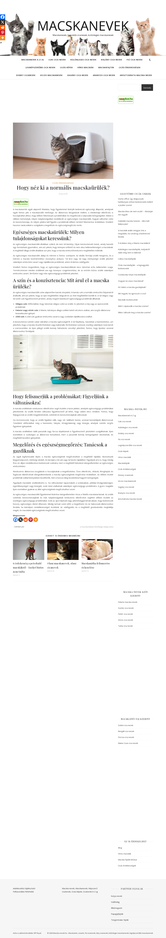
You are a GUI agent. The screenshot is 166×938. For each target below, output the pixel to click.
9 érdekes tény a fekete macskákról (134, 243)
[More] (35, 519)
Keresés (147, 87)
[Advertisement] (63, 103)
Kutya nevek (116, 896)
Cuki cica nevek (57, 59)
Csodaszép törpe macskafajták (132, 274)
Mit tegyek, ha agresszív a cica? (132, 293)
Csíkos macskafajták (127, 258)
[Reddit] (25, 519)
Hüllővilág (115, 902)
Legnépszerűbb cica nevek (40, 67)
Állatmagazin (116, 908)
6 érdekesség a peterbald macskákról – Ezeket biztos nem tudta (28, 567)
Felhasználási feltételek (23, 891)
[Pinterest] (30, 519)
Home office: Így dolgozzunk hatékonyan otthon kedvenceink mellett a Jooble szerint (135, 201)
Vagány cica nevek (77, 75)
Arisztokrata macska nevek (136, 75)
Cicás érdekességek (129, 67)
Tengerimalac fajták (120, 920)
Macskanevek (83, 25)
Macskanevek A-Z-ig (32, 59)
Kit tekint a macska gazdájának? (132, 287)
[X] (20, 519)
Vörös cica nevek (125, 620)
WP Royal (37, 933)
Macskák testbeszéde (128, 299)
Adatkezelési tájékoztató (24, 888)
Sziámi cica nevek (125, 725)
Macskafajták (106, 67)
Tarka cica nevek (125, 626)
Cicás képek (66, 67)
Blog (120, 847)
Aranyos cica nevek (104, 75)
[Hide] (1, 43)
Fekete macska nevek (127, 602)
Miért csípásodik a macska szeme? (133, 306)
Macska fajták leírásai (127, 859)
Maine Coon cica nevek (128, 743)
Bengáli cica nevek (126, 731)
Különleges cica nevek (83, 59)
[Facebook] (15, 519)
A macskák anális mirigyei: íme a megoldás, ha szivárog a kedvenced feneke (134, 233)
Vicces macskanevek (51, 75)
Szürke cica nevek (126, 608)
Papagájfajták (117, 914)
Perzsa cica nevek (126, 737)
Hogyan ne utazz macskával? (131, 281)
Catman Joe (19, 526)
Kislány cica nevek (111, 59)
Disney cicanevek (25, 75)
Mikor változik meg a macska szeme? (134, 312)
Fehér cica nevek (125, 614)
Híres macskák (85, 67)
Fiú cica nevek (135, 59)
